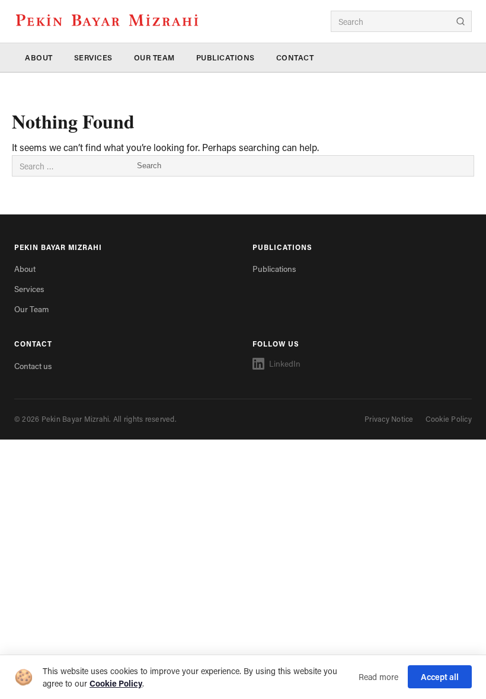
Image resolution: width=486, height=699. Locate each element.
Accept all (440, 676)
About (39, 57)
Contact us (33, 366)
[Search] (460, 21)
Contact (295, 57)
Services (93, 57)
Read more (378, 676)
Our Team (154, 57)
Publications (225, 57)
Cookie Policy (449, 419)
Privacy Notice (389, 419)
